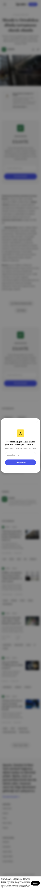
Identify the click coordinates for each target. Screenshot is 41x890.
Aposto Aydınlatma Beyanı (11, 886)
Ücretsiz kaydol (20, 462)
